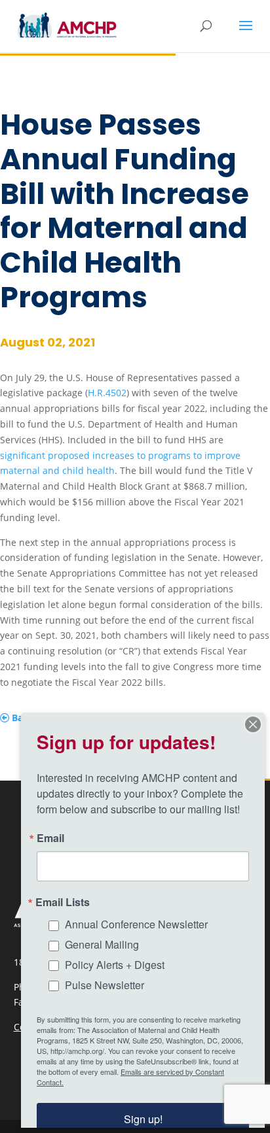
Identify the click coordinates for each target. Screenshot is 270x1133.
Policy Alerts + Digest (114, 964)
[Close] (253, 724)
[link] (67, 25)
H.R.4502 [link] (107, 392)
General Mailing (102, 944)
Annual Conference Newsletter (136, 924)
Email (50, 838)
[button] (245, 34)
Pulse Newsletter (104, 984)
